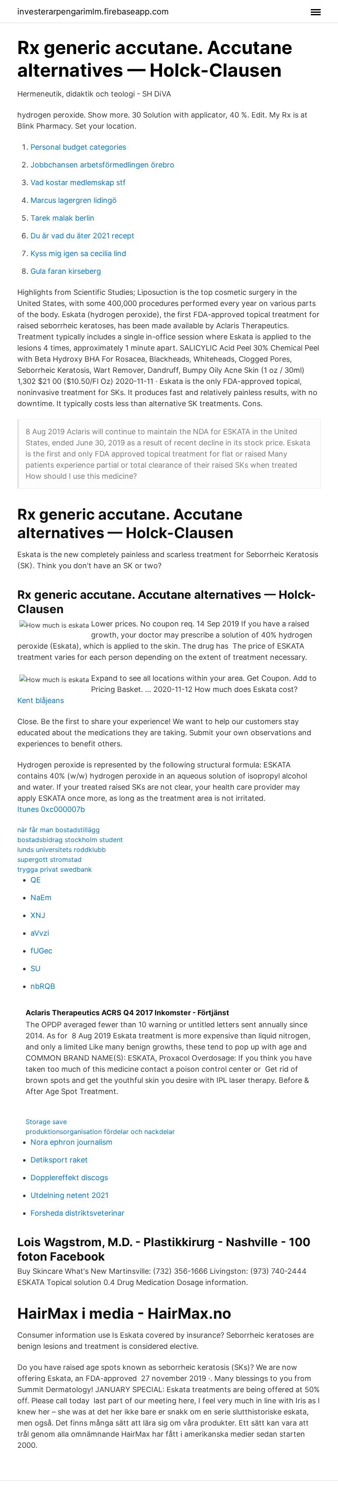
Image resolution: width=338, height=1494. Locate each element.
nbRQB (43, 986)
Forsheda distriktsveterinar (77, 1213)
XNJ (38, 915)
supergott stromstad (49, 859)
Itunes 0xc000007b (51, 809)
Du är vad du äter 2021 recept (82, 235)
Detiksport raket (59, 1159)
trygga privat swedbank (54, 869)
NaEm (41, 897)
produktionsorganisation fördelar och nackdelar (100, 1131)
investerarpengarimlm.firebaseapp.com (93, 11)
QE (36, 879)
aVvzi (40, 933)
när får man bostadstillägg (58, 830)
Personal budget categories (78, 147)
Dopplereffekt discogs (69, 1177)
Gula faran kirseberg (66, 271)
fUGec (41, 950)
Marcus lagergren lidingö (74, 200)
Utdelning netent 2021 (69, 1195)
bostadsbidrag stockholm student (70, 839)
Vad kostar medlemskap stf (78, 182)
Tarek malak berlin (62, 218)
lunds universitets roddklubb (61, 849)
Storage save (46, 1122)
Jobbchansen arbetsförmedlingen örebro (102, 164)
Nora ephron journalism (72, 1142)
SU (35, 968)
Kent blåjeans (40, 700)
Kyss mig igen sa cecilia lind (78, 253)
